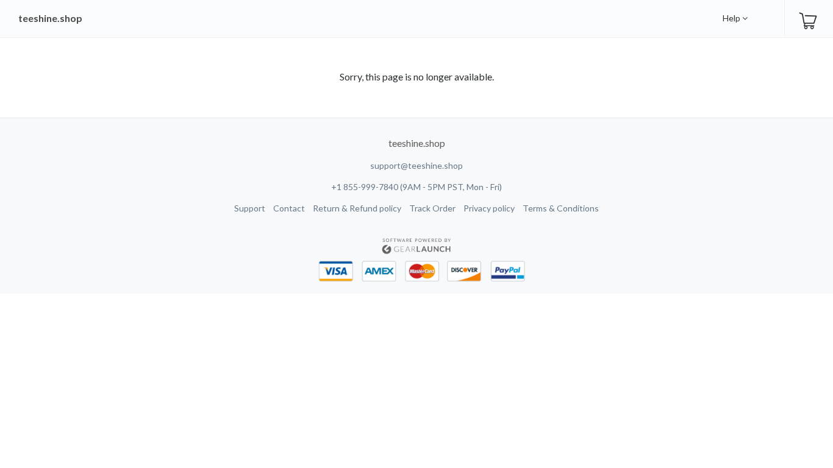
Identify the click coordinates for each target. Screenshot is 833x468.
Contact (289, 208)
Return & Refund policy (357, 208)
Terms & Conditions (561, 208)
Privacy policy (489, 208)
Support (249, 208)
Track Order (432, 208)
